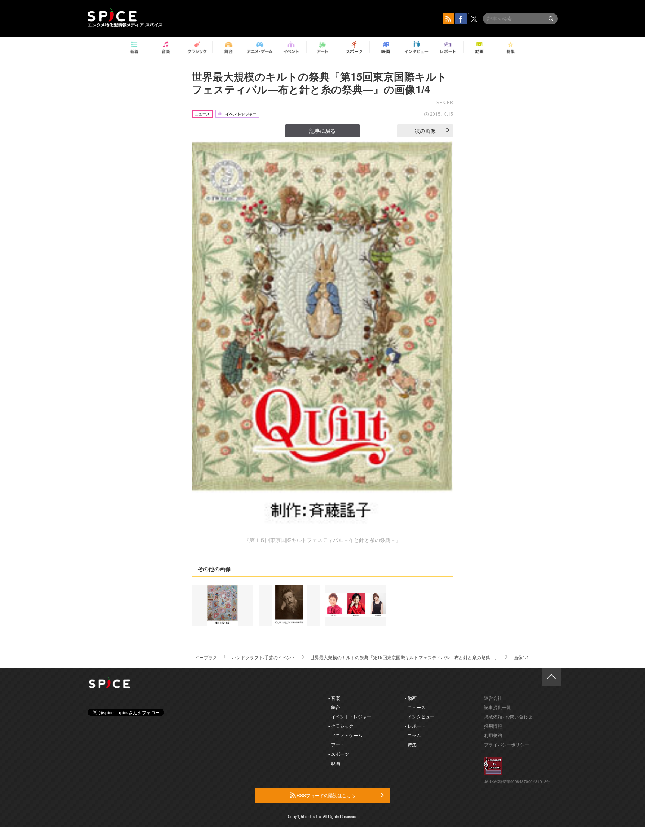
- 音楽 (334, 698)
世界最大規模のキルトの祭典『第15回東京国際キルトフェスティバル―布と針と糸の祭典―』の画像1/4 (319, 83)
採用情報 (493, 726)
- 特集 (411, 744)
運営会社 (493, 698)
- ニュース (415, 707)
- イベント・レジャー (349, 716)
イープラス (206, 657)
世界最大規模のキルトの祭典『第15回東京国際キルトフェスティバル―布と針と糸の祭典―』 (404, 657)
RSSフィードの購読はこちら (325, 795)
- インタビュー (419, 716)
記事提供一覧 (497, 707)
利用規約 (493, 735)
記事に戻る (322, 130)
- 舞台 (334, 707)
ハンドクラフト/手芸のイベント (264, 657)
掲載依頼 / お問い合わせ (508, 716)
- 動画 (411, 698)
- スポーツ (338, 754)
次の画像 (425, 130)
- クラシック (340, 726)
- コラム (413, 735)
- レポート (415, 726)
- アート (336, 744)
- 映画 (334, 763)
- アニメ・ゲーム (345, 735)
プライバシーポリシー (506, 744)
